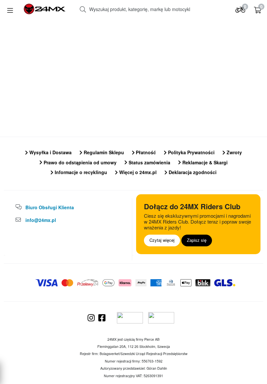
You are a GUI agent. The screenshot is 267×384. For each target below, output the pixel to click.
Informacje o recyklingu (80, 172)
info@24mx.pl (40, 220)
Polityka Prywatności (191, 152)
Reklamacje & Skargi (204, 162)
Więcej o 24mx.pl (137, 172)
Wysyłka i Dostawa (50, 152)
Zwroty (233, 152)
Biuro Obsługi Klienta (49, 207)
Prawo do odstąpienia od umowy (79, 162)
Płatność (145, 152)
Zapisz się (196, 240)
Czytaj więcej (162, 240)
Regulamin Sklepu (103, 152)
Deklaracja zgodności (192, 172)
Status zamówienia (148, 162)
